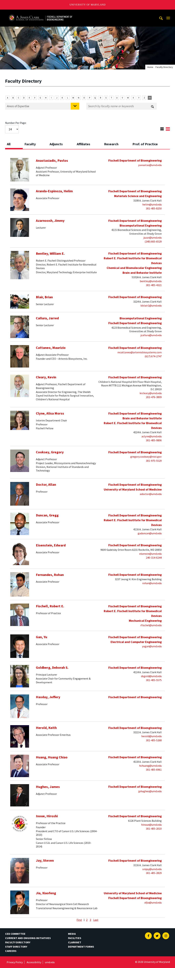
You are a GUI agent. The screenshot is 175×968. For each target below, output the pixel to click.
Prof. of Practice (145, 144)
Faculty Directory (17, 942)
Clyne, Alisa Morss (50, 413)
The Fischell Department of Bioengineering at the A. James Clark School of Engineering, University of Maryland (40, 13)
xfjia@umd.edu (153, 902)
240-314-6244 (154, 557)
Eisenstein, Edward (51, 545)
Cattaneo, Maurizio (51, 347)
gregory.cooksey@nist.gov (146, 456)
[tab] (14, 143)
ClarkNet (74, 942)
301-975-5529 (154, 460)
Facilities (74, 938)
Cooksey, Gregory (50, 452)
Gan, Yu (41, 637)
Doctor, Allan (46, 484)
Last (95, 920)
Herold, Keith (46, 727)
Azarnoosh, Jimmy (50, 220)
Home (150, 67)
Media (72, 933)
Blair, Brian (44, 297)
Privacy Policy (15, 962)
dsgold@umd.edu (151, 676)
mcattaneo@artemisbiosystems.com (139, 352)
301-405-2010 (154, 828)
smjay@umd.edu (152, 869)
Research (111, 144)
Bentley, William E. (50, 253)
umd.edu (50, 962)
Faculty (30, 144)
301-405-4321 (154, 285)
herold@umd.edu (151, 736)
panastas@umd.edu (150, 165)
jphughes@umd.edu (150, 791)
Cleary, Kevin (46, 377)
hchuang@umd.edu (150, 765)
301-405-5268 (154, 740)
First (79, 920)
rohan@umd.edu (152, 583)
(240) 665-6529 (153, 241)
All (150, 97)
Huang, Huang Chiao (52, 757)
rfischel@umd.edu (151, 625)
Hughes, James (48, 786)
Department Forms (81, 946)
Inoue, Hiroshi (47, 816)
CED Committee (15, 933)
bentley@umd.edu (151, 281)
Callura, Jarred (47, 318)
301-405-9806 (154, 440)
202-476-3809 (154, 397)
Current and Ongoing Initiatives (28, 938)
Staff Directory (16, 946)
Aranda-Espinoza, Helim (54, 191)
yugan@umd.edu (152, 646)
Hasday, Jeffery (48, 697)
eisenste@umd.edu (150, 553)
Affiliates (83, 144)
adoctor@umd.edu (151, 494)
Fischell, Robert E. (50, 606)
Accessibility (34, 962)
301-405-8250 (154, 208)
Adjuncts (56, 144)
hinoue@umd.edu (151, 824)
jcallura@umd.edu (151, 335)
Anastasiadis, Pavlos (52, 160)
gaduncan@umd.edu (150, 533)
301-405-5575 (154, 680)
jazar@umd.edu (153, 237)
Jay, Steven (45, 860)
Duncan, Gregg (47, 515)
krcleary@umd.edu (151, 393)
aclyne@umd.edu (152, 436)
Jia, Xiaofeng (46, 893)
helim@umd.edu (152, 204)
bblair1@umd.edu (151, 305)
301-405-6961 (154, 769)
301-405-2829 (154, 873)
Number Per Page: (15, 123)
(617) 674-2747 (153, 356)
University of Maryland (88, 4)
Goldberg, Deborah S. (52, 667)
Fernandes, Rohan (50, 574)
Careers (10, 951)
